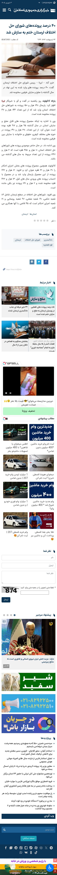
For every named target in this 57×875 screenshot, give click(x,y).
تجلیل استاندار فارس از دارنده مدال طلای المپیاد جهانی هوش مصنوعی (29, 760)
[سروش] (16, 848)
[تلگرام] (51, 848)
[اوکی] (31, 852)
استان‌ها (33, 214)
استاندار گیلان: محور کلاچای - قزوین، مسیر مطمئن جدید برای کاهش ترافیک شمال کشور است (28, 752)
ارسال (6, 600)
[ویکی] (26, 852)
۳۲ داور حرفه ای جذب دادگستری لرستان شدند (18, 309)
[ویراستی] (11, 848)
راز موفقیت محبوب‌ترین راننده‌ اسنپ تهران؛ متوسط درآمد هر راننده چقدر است (27, 795)
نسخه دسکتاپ (29, 838)
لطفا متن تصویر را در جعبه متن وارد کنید (38, 587)
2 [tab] (11, 615)
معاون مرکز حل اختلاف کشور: (43, 341)
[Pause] (6, 393)
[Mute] (11, 393)
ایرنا (31, 10)
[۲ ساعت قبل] (28, 637)
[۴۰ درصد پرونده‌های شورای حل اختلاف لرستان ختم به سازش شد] (28, 61)
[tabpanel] (28, 644)
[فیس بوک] (6, 848)
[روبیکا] (41, 848)
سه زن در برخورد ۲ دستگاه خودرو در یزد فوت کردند (31, 801)
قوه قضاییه (47, 245)
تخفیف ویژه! (28, 411)
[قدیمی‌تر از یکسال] (41, 295)
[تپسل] (4, 363)
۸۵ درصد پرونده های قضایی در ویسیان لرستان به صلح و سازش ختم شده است (42, 311)
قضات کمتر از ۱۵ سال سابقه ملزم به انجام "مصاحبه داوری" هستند (42, 347)
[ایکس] (46, 848)
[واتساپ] (21, 852)
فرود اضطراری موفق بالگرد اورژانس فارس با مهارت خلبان (28, 781)
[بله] (31, 848)
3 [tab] (8, 615)
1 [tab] (15, 615)
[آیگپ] (26, 848)
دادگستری (48, 240)
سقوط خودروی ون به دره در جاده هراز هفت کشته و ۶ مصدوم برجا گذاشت (29, 807)
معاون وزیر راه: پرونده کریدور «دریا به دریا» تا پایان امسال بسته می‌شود (27, 768)
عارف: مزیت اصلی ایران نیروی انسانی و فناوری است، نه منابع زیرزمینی (30, 660)
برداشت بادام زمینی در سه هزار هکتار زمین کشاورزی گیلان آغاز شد (28, 787)
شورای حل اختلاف (32, 240)
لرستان (25, 214)
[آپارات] (36, 848)
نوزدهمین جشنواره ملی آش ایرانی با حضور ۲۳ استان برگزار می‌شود (27, 775)
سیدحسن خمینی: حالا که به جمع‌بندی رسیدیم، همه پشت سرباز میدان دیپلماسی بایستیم (28, 745)
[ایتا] (21, 848)
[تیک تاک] (36, 852)
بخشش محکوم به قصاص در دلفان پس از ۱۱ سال (16, 343)
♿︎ (50, 867)
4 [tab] (4, 615)
